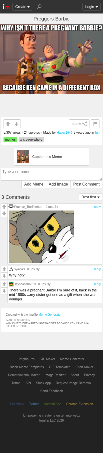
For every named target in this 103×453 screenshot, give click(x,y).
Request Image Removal (74, 383)
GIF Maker (47, 359)
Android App (52, 404)
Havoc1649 (64, 132)
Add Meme (34, 184)
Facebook (17, 404)
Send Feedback (51, 391)
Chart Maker (84, 367)
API (28, 383)
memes (10, 139)
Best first (89, 197)
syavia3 (19, 269)
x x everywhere (31, 139)
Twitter (34, 404)
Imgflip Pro (26, 359)
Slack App (43, 383)
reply (97, 207)
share (76, 124)
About (74, 375)
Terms (16, 383)
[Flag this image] (95, 123)
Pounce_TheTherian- (28, 206)
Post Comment (86, 184)
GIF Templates (59, 367)
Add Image (58, 184)
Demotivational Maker (24, 375)
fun (97, 132)
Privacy (89, 375)
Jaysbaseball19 (25, 284)
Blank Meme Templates (27, 367)
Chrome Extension (79, 404)
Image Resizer (55, 375)
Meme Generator (50, 314)
